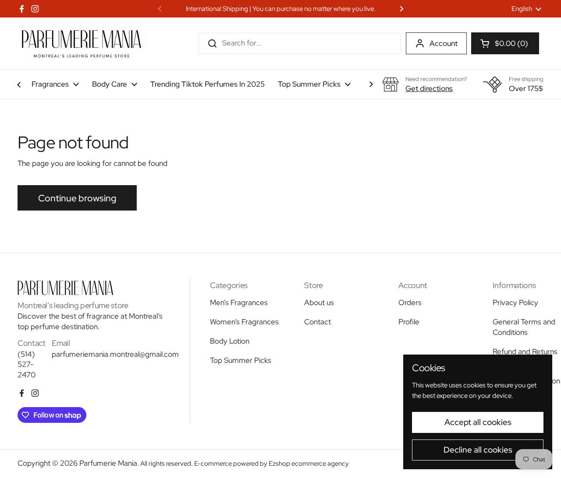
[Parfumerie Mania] (82, 43)
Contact (317, 322)
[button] (505, 43)
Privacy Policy (515, 302)
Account (444, 43)
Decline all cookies (478, 449)
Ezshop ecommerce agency (309, 463)
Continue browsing (77, 198)
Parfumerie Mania (108, 463)
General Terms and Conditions (524, 327)
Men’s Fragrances (239, 302)
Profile (408, 322)
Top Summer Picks (240, 360)
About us (319, 302)
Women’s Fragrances (244, 322)
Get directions (429, 88)
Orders (410, 302)
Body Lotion (229, 341)
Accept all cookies (477, 422)
